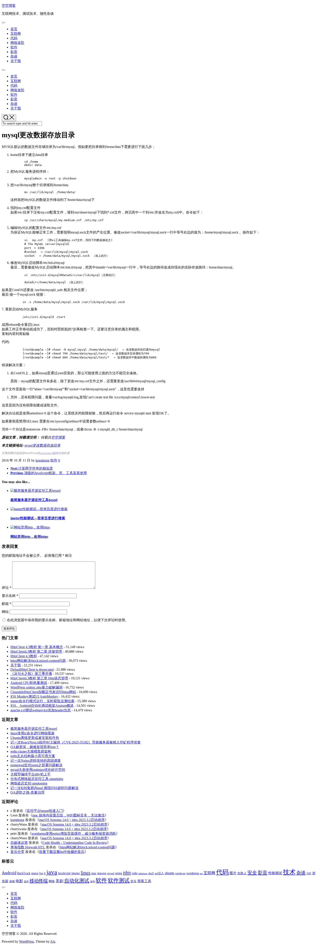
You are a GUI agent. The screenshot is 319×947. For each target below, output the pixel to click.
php (127, 872)
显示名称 (10, 596)
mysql (110, 873)
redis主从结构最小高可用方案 (32, 756)
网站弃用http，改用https (29, 536)
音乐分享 (17, 852)
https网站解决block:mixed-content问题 (38, 660)
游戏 (12, 881)
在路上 (242, 873)
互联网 (15, 33)
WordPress (26, 941)
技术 (289, 872)
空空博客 (9, 5)
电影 (19, 881)
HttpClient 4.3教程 (23, 656)
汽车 (308, 873)
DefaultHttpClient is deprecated (32, 669)
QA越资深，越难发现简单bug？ (34, 747)
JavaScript (64, 873)
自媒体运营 (19, 842)
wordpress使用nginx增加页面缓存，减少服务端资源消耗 (73, 833)
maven (101, 873)
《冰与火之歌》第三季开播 (31, 673)
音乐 (133, 881)
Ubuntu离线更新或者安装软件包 (34, 738)
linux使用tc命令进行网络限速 (32, 733)
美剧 (59, 881)
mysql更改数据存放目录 (42, 445)
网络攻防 (17, 43)
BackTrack (23, 873)
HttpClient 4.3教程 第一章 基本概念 (36, 647)
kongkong (42, 460)
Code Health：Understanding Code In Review (75, 842)
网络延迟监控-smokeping (28, 783)
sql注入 (159, 873)
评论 (6, 587)
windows (180, 873)
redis (135, 873)
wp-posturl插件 (49, 453)
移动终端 (39, 880)
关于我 (15, 61)
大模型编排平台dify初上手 (30, 774)
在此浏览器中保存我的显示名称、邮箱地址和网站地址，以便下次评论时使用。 (67, 620)
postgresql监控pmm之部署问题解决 (36, 765)
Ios (41, 873)
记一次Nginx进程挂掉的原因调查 (35, 760)
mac (93, 873)
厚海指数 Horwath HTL (27, 847)
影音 (13, 52)
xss (201, 873)
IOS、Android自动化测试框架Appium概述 (42, 705)
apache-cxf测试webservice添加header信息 (40, 710)
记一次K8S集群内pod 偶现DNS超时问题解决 (44, 788)
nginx (118, 873)
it (45, 873)
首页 (13, 29)
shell (151, 873)
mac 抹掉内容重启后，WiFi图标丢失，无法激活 (68, 815)
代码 (13, 38)
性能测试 (275, 873)
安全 (252, 872)
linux (85, 872)
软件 (13, 47)
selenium (142, 873)
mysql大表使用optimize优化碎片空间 (37, 770)
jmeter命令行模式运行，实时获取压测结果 (42, 701)
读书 (92, 881)
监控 (26, 881)
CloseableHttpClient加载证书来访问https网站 (43, 692)
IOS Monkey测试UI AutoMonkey (34, 696)
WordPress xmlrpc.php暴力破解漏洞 (36, 687)
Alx (52, 941)
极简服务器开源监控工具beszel (33, 500)
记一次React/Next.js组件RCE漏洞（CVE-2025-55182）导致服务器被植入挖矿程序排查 (75, 742)
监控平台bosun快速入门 (45, 811)
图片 (233, 873)
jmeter (75, 873)
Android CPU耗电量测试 (28, 683)
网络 (52, 881)
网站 (5, 612)
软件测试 (119, 880)
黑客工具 (144, 881)
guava (34, 873)
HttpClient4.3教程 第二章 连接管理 (36, 651)
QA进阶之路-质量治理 (27, 792)
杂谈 (13, 56)
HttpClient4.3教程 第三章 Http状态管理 (39, 678)
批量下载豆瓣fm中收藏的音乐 (61, 852)
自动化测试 (76, 880)
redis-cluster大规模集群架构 (30, 751)
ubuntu (169, 873)
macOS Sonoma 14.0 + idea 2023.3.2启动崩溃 (72, 820)
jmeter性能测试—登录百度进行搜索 (37, 518)
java (51, 872)
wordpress (192, 873)
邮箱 (6, 604)
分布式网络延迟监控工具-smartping (36, 779)
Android (9, 872)
